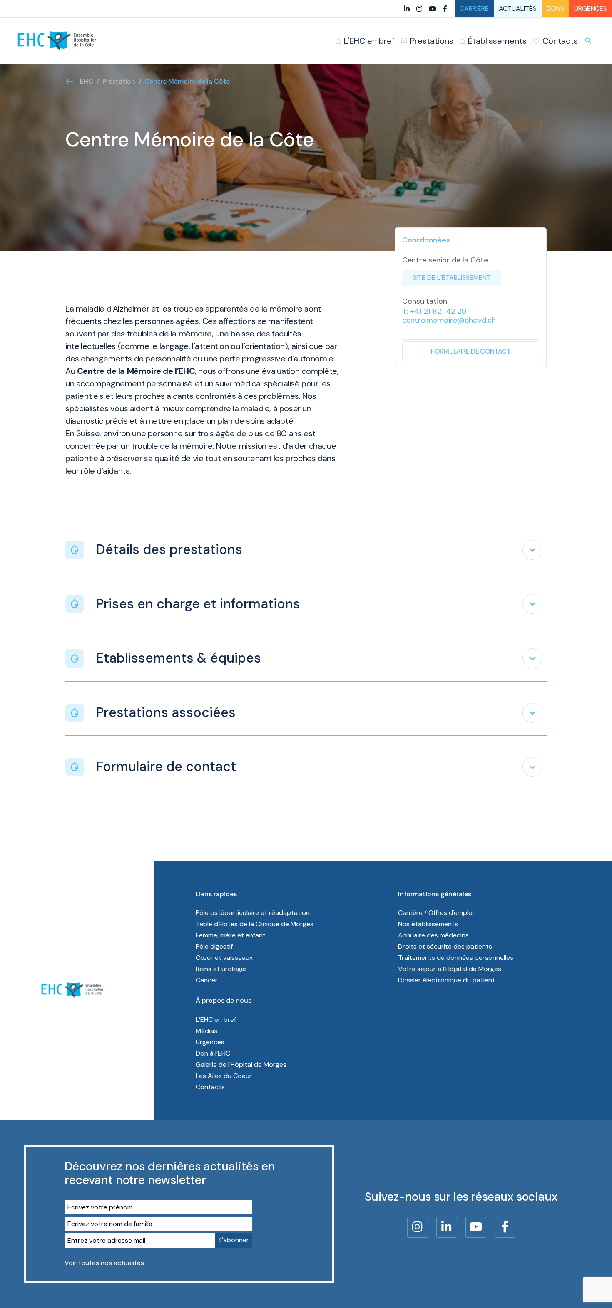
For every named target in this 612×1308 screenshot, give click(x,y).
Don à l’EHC (213, 1053)
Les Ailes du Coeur (224, 1075)
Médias (206, 1030)
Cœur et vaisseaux (224, 957)
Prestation (118, 81)
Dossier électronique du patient (446, 980)
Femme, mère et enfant (231, 935)
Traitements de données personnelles (455, 957)
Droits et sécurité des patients (445, 946)
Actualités (518, 8)
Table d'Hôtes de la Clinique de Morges (254, 924)
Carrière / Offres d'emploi (436, 912)
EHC (86, 81)
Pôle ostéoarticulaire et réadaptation (253, 912)
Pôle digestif (214, 946)
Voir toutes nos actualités (104, 1263)
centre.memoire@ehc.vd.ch (449, 320)
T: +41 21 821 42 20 (434, 311)
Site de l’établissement (452, 277)
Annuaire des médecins (433, 935)
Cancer (207, 980)
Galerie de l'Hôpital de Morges (241, 1064)
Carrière (474, 8)
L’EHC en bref (216, 1019)
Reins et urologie (221, 968)
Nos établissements (428, 924)
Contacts (210, 1087)
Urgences (590, 8)
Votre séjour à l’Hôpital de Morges (449, 968)
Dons (555, 8)
